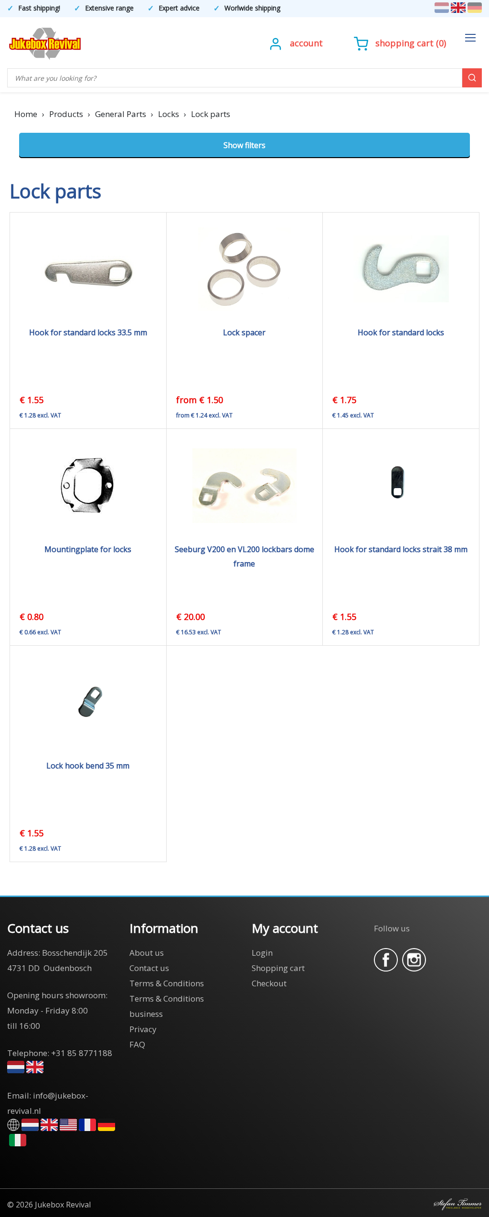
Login (262, 952)
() (410, 43)
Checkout (269, 983)
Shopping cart (404, 43)
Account (306, 43)
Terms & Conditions (166, 983)
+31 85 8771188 (81, 1052)
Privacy (143, 1029)
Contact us (149, 967)
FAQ (137, 1044)
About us (146, 952)
